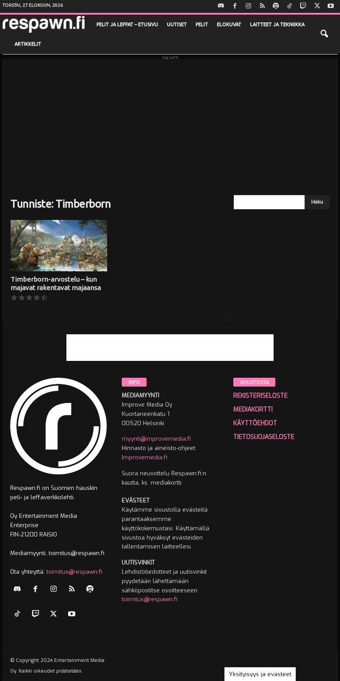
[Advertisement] (170, 121)
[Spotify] (275, 6)
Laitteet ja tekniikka (277, 24)
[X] (317, 6)
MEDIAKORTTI (253, 409)
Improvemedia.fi (144, 457)
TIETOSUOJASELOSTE (263, 437)
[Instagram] (248, 6)
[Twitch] (303, 6)
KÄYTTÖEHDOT (255, 423)
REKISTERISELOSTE (260, 395)
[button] (324, 34)
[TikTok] (289, 6)
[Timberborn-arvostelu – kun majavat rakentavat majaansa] (59, 245)
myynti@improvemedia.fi (156, 438)
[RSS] (262, 6)
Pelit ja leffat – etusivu (127, 24)
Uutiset (177, 24)
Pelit (202, 24)
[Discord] (221, 6)
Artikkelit (28, 44)
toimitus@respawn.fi (74, 571)
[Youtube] (330, 6)
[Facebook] (234, 6)
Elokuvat (229, 24)
